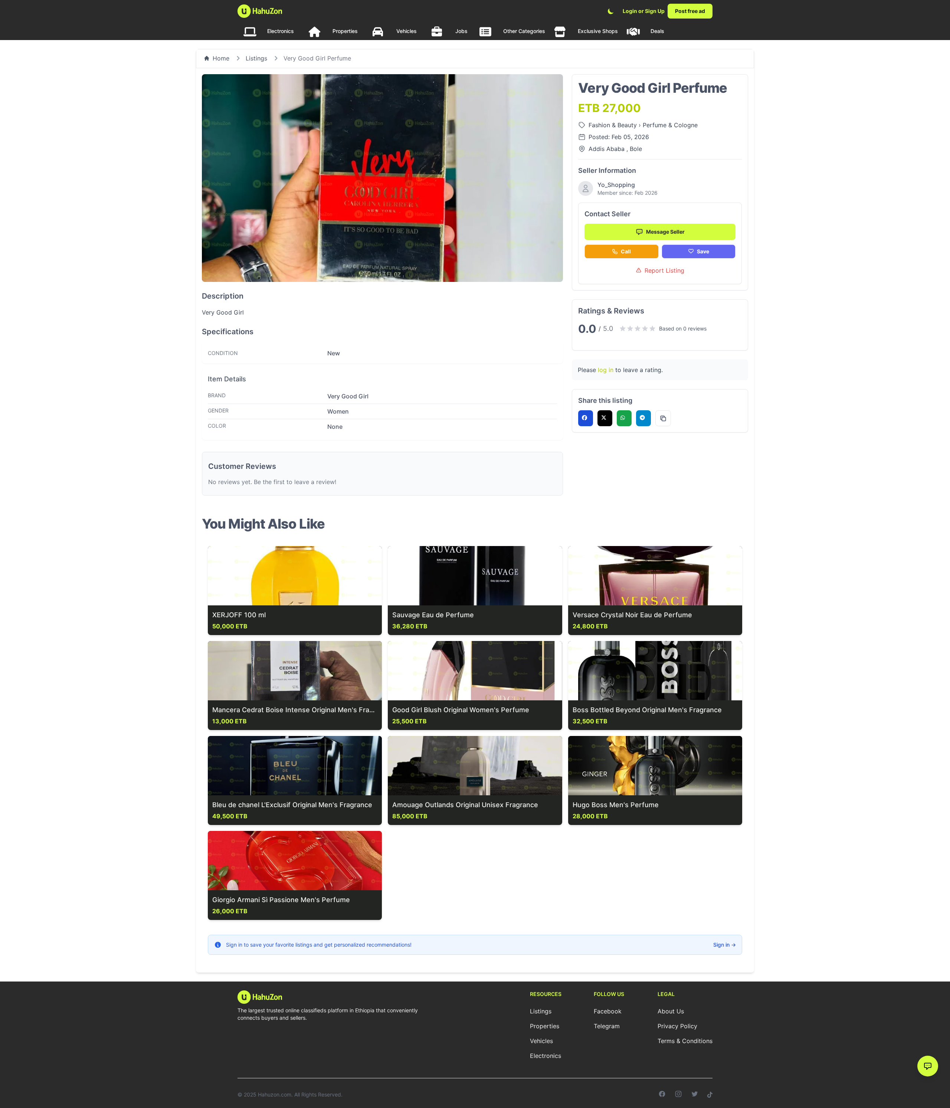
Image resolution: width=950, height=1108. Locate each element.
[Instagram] (678, 1094)
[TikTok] (709, 1094)
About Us (671, 1011)
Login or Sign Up (644, 11)
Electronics (280, 31)
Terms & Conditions (685, 1041)
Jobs (461, 31)
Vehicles (406, 31)
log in (605, 370)
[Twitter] (694, 1094)
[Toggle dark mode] (611, 11)
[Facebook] (662, 1094)
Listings (256, 58)
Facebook (608, 1011)
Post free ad (690, 11)
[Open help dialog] (927, 1066)
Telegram (607, 1026)
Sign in (724, 944)
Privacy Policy (677, 1026)
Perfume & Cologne (670, 125)
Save (703, 251)
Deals (657, 31)
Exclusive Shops (598, 31)
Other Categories (524, 31)
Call (626, 251)
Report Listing (664, 270)
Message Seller (665, 231)
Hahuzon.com (274, 1094)
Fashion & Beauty (614, 125)
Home (221, 58)
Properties (345, 31)
